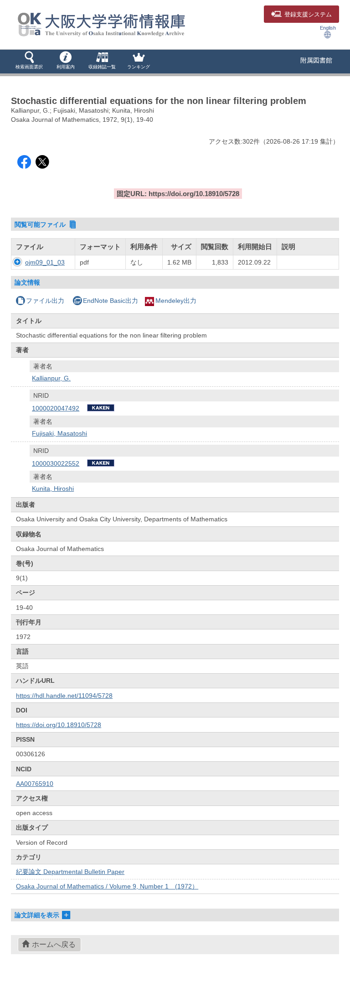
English (328, 28)
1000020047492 (55, 408)
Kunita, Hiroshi (53, 488)
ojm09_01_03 (45, 262)
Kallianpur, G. (51, 378)
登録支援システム (308, 14)
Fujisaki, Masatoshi (59, 433)
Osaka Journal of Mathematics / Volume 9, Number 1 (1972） (107, 886)
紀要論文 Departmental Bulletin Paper (70, 871)
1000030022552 (55, 463)
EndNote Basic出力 (110, 300)
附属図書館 (316, 60)
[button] (29, 61)
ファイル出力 (45, 300)
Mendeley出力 (175, 300)
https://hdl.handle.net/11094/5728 (64, 695)
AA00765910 (34, 783)
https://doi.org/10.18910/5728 (58, 724)
